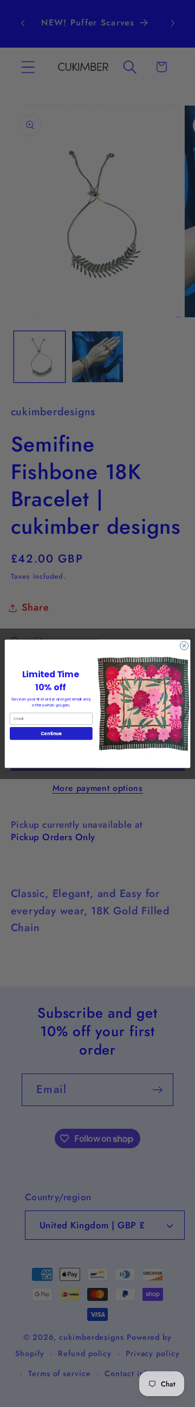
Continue (51, 733)
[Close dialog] (184, 645)
